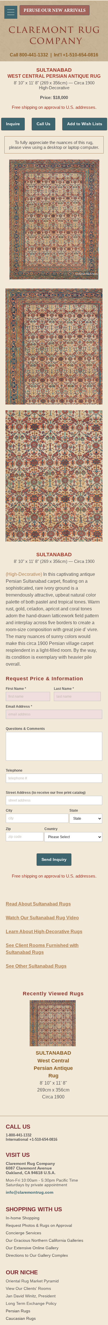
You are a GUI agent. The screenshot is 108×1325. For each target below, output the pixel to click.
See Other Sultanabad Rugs (36, 966)
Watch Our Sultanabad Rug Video (42, 917)
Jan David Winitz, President (31, 1296)
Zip (8, 829)
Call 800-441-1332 (29, 54)
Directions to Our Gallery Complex (37, 1255)
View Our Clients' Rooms (28, 1288)
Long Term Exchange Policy (31, 1303)
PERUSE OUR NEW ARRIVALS (55, 10)
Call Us (43, 124)
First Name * (16, 689)
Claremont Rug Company (54, 39)
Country (51, 829)
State (73, 810)
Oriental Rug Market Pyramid (32, 1281)
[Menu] (10, 12)
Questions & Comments (25, 729)
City (9, 810)
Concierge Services (23, 1233)
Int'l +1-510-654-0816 (76, 54)
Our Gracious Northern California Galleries (44, 1240)
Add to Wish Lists (84, 124)
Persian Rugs (18, 1311)
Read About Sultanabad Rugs (38, 903)
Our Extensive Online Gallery (32, 1248)
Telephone (14, 770)
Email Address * (19, 707)
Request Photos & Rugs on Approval (39, 1225)
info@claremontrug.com (29, 1192)
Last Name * (64, 689)
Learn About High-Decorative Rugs (44, 931)
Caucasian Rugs (21, 1318)
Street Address (46, 793)
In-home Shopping (22, 1218)
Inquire (13, 124)
